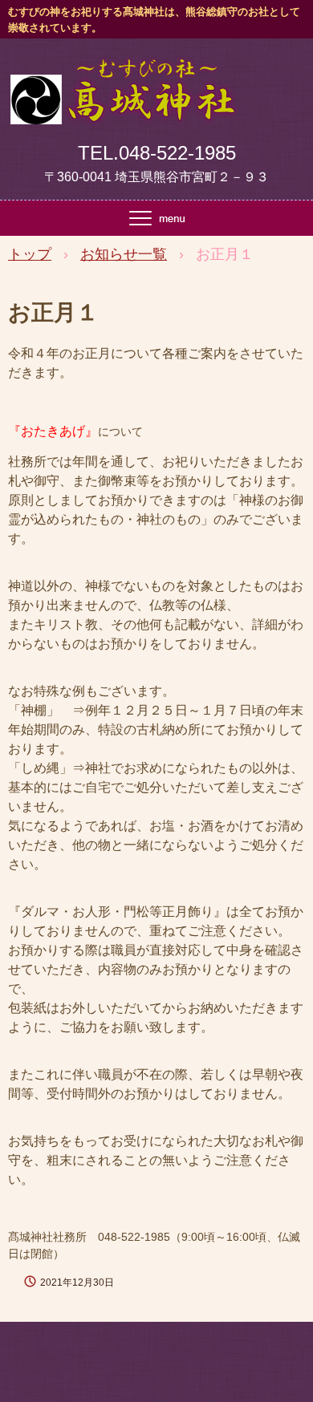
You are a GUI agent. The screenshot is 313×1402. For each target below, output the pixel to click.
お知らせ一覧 (123, 254)
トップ (29, 254)
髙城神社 (122, 74)
